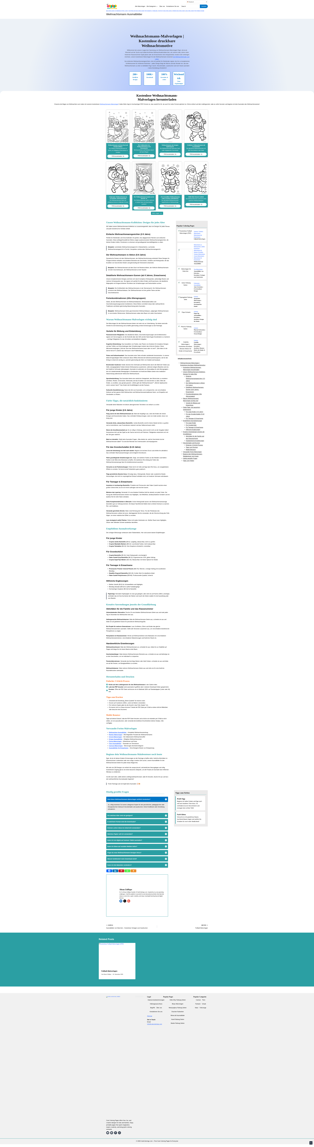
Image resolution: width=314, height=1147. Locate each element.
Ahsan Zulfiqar (107, 974)
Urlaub (204, 1004)
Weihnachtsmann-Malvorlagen (109, 104)
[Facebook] (109, 870)
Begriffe (152, 1007)
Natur (196, 1007)
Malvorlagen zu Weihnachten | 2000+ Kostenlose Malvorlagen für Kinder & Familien (131, 11)
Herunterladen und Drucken (191, 443)
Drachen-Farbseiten (178, 1011)
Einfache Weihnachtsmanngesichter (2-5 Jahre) (195, 378)
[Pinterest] (121, 870)
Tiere (203, 1000)
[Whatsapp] (127, 870)
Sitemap (149, 1016)
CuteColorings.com (147, 1141)
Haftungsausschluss (156, 1004)
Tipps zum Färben (188, 460)
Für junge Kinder (191, 423)
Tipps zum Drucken (192, 447)
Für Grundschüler (191, 425)
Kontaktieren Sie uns (172, 6)
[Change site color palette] (310, 1143)
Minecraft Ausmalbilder (178, 1015)
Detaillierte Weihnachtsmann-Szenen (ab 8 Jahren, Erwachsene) (195, 390)
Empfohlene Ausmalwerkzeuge (192, 421)
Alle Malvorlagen (140, 6)
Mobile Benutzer (191, 449)
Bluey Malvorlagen (177, 1004)
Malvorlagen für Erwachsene (195, 11)
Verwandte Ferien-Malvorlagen (192, 452)
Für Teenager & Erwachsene (194, 418)
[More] (133, 870)
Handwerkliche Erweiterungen (195, 441)
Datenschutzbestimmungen (156, 1000)
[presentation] (117, 955)
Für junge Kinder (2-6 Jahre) (194, 412)
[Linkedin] (115, 870)
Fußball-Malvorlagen (201, 927)
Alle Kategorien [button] (151, 6)
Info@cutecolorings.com (154, 1024)
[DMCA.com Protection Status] (140, 996)
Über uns (162, 6)
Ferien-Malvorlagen (178, 11)
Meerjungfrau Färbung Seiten (177, 1007)
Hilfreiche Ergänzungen (193, 429)
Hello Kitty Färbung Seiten (178, 1000)
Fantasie (198, 1004)
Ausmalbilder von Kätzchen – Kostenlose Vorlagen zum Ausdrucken (127, 927)
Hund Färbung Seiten (177, 1019)
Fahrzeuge (203, 1007)
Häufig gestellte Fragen (190, 458)
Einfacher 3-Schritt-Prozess (194, 445)
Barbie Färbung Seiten (177, 1023)
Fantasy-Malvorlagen (165, 11)
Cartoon (198, 1000)
